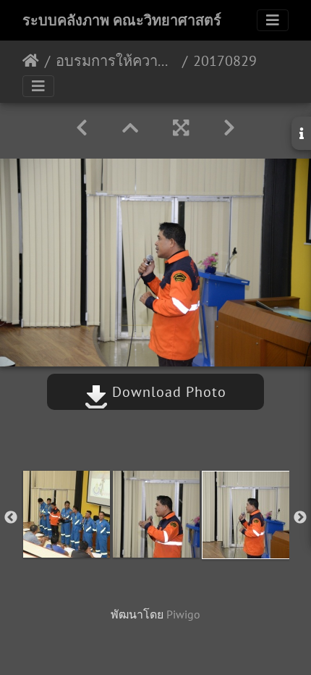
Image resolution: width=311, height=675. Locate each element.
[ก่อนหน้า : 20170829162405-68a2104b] (82, 128)
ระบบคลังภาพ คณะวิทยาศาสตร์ (121, 20)
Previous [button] (11, 518)
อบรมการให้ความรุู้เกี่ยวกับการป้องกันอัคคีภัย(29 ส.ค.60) (116, 60)
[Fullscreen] (181, 128)
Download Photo (167, 391)
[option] (66, 514)
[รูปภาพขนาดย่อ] (130, 128)
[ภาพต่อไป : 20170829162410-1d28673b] (229, 128)
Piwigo (183, 614)
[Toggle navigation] (273, 20)
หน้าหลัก (30, 61)
